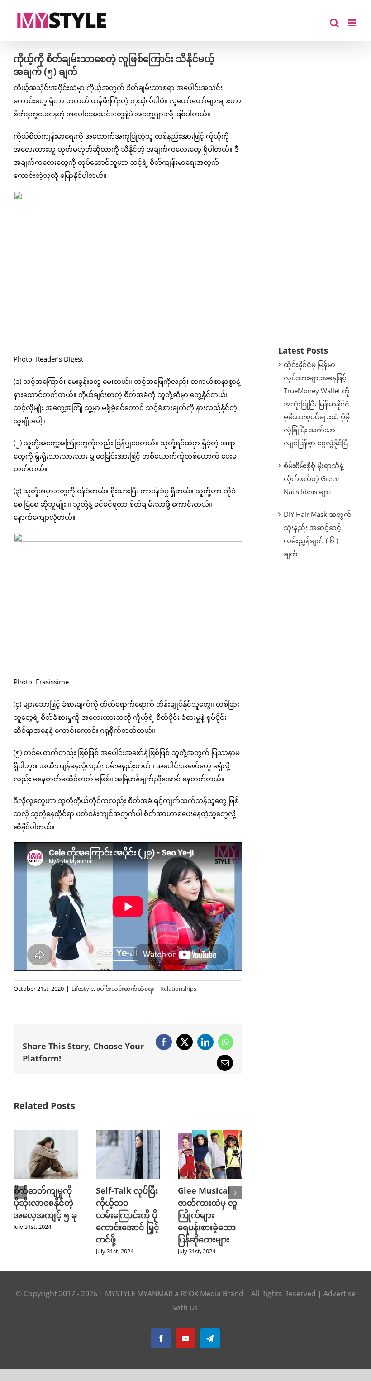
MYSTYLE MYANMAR (139, 1294)
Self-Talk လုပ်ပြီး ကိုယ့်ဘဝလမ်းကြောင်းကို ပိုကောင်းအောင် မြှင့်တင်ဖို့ (127, 1215)
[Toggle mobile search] (334, 23)
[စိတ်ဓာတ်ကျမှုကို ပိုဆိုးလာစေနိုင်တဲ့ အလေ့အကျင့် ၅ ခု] (46, 1134)
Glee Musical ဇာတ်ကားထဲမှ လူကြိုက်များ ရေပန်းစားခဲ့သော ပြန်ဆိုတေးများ (207, 1215)
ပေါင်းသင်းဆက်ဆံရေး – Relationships (146, 988)
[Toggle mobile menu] (352, 23)
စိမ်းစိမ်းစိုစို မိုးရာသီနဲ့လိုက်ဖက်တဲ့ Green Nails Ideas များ (313, 478)
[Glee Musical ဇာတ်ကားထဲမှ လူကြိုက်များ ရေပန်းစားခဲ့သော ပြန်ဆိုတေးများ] (210, 1134)
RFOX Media (201, 1294)
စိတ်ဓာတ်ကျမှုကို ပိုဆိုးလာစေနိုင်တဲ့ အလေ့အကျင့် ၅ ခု (45, 1202)
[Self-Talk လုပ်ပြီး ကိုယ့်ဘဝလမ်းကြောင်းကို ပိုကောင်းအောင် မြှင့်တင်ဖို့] (128, 1134)
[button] (20, 1192)
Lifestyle (82, 988)
